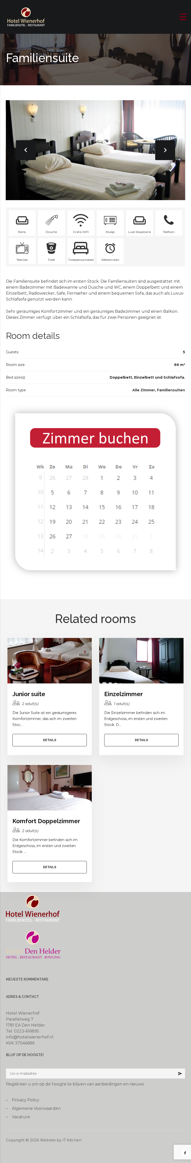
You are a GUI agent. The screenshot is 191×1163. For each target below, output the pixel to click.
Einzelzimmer (123, 694)
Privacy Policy (25, 1100)
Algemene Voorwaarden (36, 1108)
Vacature (21, 1117)
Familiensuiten (171, 390)
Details (49, 740)
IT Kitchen (72, 1140)
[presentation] (26, 150)
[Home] (26, 16)
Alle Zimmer (143, 390)
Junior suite (28, 694)
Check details (49, 660)
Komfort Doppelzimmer (46, 821)
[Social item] (185, 1153)
